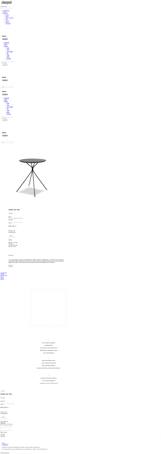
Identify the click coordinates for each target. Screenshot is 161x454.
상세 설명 (2, 274)
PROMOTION (6, 10)
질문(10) (2, 277)
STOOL (7, 20)
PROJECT (5, 12)
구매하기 (2, 390)
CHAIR (7, 15)
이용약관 (3, 443)
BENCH (7, 22)
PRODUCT (5, 13)
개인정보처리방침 (5, 444)
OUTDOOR (8, 23)
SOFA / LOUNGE (9, 18)
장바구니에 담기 (4, 418)
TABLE (7, 16)
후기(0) (2, 276)
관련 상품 (2, 279)
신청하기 (2, 433)
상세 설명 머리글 (4, 272)
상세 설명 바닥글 (4, 275)
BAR (7, 19)
